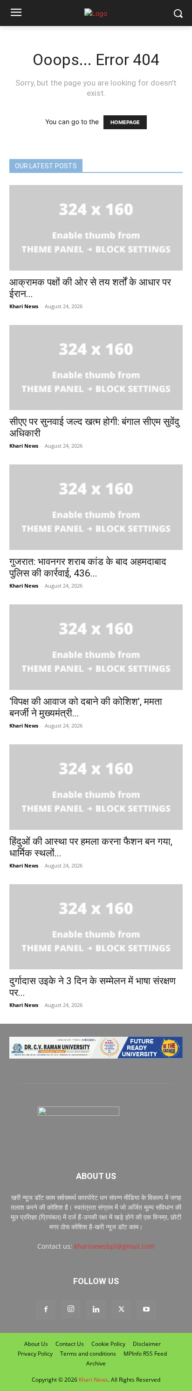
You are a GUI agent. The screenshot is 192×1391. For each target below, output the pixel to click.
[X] (121, 1309)
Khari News (23, 306)
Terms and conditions (88, 1354)
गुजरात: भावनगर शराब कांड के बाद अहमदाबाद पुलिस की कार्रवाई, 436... (87, 567)
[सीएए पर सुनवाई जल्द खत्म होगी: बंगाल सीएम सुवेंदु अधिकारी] (96, 368)
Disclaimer (147, 1344)
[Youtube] (146, 1309)
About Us (36, 1344)
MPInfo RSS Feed (145, 1354)
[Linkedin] (96, 1309)
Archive (96, 1363)
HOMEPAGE (125, 122)
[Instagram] (71, 1309)
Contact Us (69, 1344)
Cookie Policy (108, 1344)
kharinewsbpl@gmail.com (114, 1246)
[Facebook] (45, 1309)
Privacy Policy (35, 1354)
